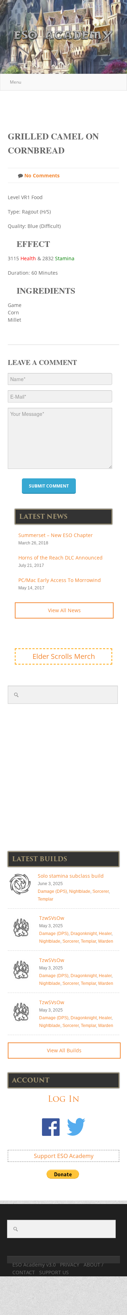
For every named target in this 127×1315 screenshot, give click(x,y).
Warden (105, 941)
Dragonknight (84, 933)
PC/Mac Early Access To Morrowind (59, 580)
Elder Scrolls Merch (63, 656)
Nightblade (79, 891)
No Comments (41, 175)
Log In (63, 1098)
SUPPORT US (54, 1272)
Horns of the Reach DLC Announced (60, 557)
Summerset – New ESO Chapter (55, 535)
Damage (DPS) (52, 891)
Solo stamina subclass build (71, 875)
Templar (45, 899)
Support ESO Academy (63, 1156)
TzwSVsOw (51, 918)
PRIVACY (69, 1264)
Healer (105, 933)
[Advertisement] (67, 107)
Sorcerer (100, 891)
